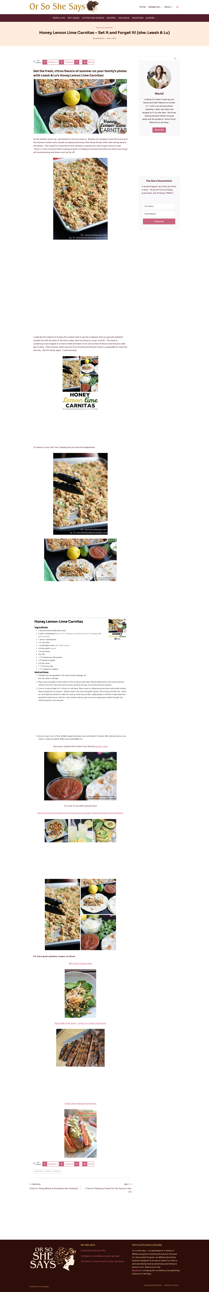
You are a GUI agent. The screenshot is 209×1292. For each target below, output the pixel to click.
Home (142, 7)
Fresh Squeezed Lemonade (77, 813)
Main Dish (100, 28)
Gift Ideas (73, 18)
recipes (57, 1171)
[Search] (175, 58)
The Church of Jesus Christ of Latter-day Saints (102, 1261)
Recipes (111, 18)
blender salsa (101, 746)
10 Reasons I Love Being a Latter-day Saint (100, 1256)
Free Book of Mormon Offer (93, 1250)
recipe (48, 1171)
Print (118, 639)
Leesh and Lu (99, 38)
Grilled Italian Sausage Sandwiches (80, 1103)
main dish (38, 1171)
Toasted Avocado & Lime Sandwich (107, 813)
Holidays (123, 18)
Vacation (137, 18)
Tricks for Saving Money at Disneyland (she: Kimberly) (53, 1186)
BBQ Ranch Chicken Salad (80, 963)
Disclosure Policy (153, 1285)
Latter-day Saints (93, 18)
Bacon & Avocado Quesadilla (50, 813)
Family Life (59, 18)
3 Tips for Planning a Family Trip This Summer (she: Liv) (108, 1188)
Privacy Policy (171, 1285)
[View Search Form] (177, 7)
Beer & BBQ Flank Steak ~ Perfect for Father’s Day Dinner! (80, 1023)
